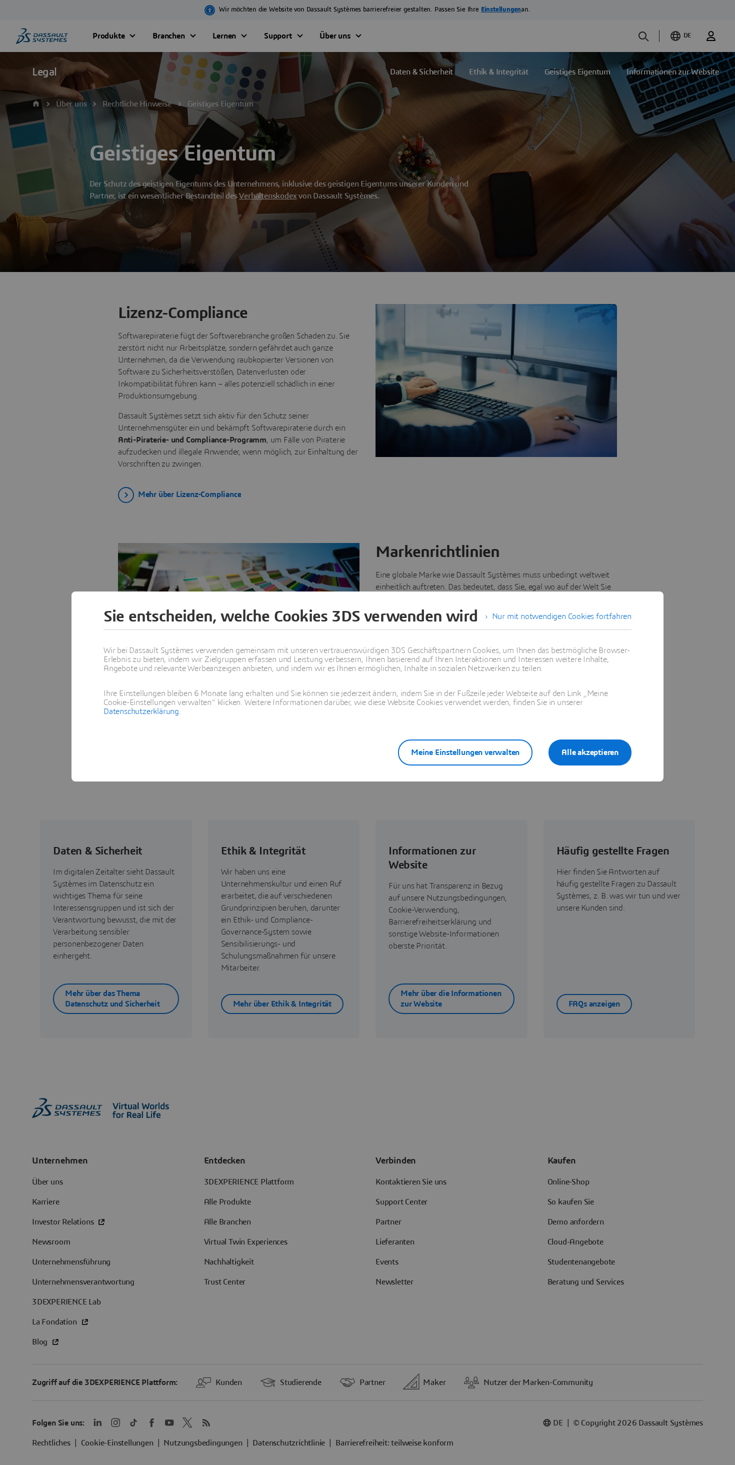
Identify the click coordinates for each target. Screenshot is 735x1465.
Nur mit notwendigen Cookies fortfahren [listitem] (562, 616)
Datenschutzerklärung (141, 712)
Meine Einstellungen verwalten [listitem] (465, 752)
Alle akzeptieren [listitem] (590, 752)
